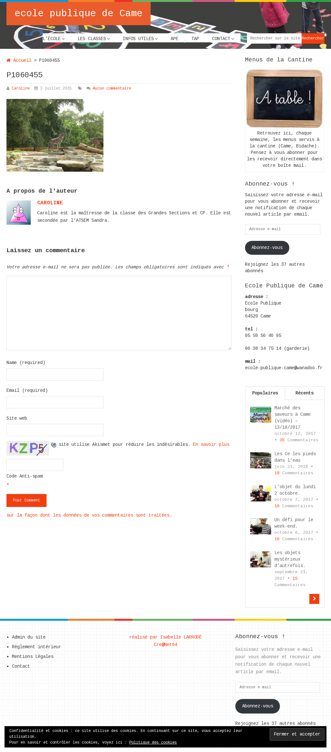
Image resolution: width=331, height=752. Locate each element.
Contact (221, 38)
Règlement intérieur (36, 647)
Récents (304, 393)
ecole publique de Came (79, 13)
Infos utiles (138, 38)
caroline (50, 203)
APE (174, 38)
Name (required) (25, 362)
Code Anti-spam (24, 476)
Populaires (265, 393)
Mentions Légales (32, 656)
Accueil (21, 60)
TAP (195, 38)
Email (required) (27, 390)
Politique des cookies (153, 742)
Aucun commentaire (112, 88)
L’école (52, 38)
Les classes (92, 38)
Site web (16, 418)
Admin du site (29, 637)
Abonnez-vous (267, 247)
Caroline (21, 88)
